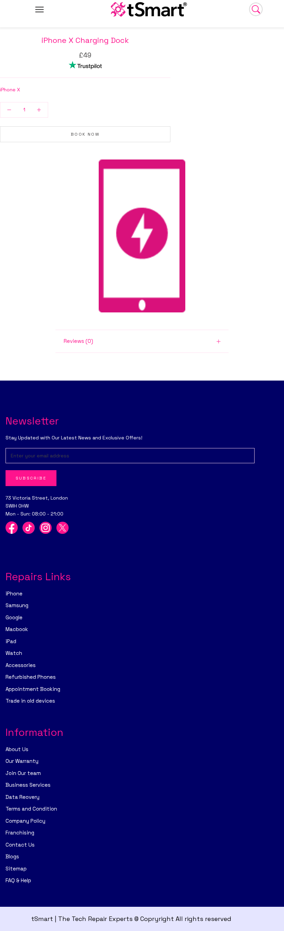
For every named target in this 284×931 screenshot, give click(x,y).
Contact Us (20, 844)
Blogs (12, 856)
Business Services (28, 785)
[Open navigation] (39, 9)
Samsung (17, 605)
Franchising (20, 832)
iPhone (14, 593)
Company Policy (25, 821)
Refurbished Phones (31, 677)
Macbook (17, 629)
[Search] (256, 9)
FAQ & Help (18, 880)
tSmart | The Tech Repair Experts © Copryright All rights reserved (131, 919)
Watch (14, 653)
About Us (17, 749)
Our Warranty (22, 761)
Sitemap (16, 868)
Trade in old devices (30, 700)
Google (14, 617)
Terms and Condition (31, 808)
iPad (11, 641)
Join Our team (23, 773)
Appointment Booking (33, 689)
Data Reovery (22, 797)
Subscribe (31, 478)
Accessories (21, 665)
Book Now (85, 134)
